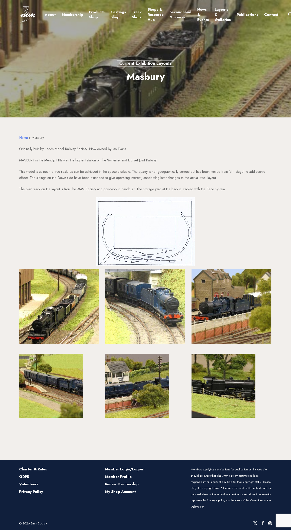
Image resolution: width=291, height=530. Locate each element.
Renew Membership (122, 484)
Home (23, 137)
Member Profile (118, 476)
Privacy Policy (31, 491)
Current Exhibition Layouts (145, 63)
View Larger (59, 302)
